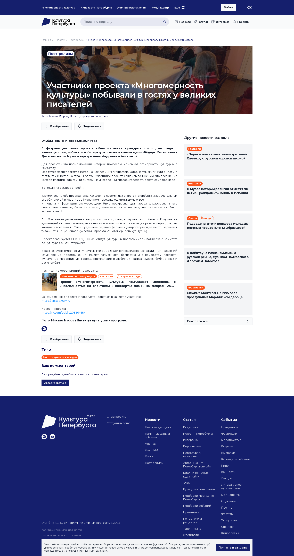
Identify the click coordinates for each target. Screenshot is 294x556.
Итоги (149, 456)
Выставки (228, 453)
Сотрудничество (118, 423)
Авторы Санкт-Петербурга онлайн (197, 464)
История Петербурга (198, 433)
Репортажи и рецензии (192, 520)
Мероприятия (231, 440)
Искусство (190, 427)
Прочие (226, 507)
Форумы (227, 514)
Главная (46, 39)
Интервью (190, 440)
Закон (187, 483)
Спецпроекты (117, 416)
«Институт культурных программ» (88, 522)
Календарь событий (235, 459)
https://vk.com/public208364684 (64, 312)
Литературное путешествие (231, 486)
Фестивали (191, 535)
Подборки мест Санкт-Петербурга (199, 497)
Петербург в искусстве (192, 454)
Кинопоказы (230, 533)
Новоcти (59, 39)
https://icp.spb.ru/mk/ (56, 300)
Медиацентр (230, 495)
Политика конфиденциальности (62, 530)
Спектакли (228, 526)
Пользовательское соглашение (61, 535)
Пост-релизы (76, 39)
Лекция (227, 478)
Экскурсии (229, 520)
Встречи (227, 446)
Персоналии (192, 446)
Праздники (191, 512)
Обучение (228, 501)
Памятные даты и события (157, 435)
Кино (225, 465)
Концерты (228, 472)
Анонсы (150, 443)
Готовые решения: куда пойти (196, 474)
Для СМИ (151, 450)
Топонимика (192, 528)
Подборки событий (197, 505)
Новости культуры (158, 427)
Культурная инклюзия (199, 489)
